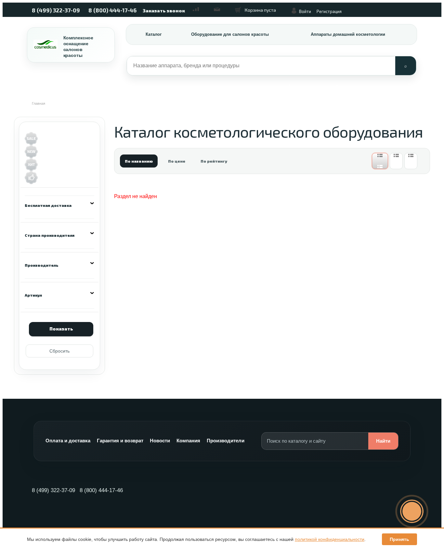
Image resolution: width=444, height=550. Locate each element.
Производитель (42, 265)
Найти (383, 441)
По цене (176, 161)
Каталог (154, 34)
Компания (188, 440)
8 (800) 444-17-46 (112, 10)
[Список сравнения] (199, 7)
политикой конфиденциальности (329, 539)
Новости (160, 440)
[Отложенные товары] (220, 7)
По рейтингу (214, 161)
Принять (399, 539)
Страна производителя (49, 235)
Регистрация (329, 11)
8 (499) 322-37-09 (56, 10)
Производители (225, 440)
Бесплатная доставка (48, 205)
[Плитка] (380, 161)
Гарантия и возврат (120, 440)
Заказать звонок (164, 10)
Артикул (33, 295)
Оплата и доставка (68, 440)
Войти (305, 11)
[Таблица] (410, 161)
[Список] (396, 161)
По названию (139, 161)
